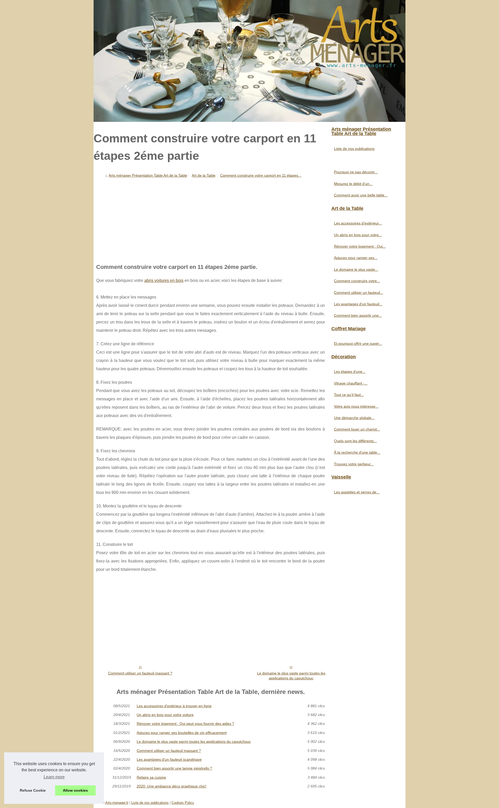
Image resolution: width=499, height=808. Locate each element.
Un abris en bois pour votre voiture (165, 715)
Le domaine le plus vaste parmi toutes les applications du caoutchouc (291, 675)
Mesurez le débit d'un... (353, 184)
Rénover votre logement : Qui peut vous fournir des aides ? (185, 723)
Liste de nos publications (354, 149)
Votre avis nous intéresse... (356, 406)
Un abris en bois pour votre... (358, 235)
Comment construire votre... (357, 281)
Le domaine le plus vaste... (356, 269)
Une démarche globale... (354, 418)
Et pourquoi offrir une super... (358, 343)
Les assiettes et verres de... (356, 492)
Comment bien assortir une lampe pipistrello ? (174, 768)
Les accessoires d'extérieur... (358, 223)
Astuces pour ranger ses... (355, 258)
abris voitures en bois (163, 280)
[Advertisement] (210, 218)
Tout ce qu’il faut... (349, 395)
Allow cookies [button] (75, 790)
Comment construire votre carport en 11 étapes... (260, 175)
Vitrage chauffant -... (350, 383)
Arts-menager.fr (116, 803)
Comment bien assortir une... (358, 315)
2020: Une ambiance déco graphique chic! (171, 786)
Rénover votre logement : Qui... (360, 246)
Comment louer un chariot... (357, 429)
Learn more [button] (54, 777)
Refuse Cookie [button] (33, 790)
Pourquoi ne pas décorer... (356, 172)
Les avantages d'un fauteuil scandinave (169, 759)
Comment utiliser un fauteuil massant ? (140, 673)
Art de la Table (203, 175)
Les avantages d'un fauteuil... (358, 304)
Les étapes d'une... (349, 371)
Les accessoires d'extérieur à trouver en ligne (174, 706)
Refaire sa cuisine (151, 777)
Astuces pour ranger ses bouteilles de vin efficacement (182, 732)
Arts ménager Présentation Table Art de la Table (148, 175)
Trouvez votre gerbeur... (353, 464)
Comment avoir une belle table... (361, 195)
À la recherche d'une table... (357, 452)
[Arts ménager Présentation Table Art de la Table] (249, 61)
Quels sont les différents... (355, 441)
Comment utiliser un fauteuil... (358, 292)
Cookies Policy (183, 803)
